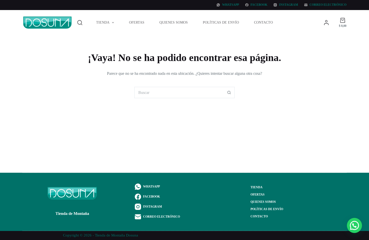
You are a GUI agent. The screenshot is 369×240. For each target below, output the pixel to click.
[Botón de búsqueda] (229, 92)
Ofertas (136, 22)
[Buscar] (79, 22)
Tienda (102, 22)
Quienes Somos (173, 22)
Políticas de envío (221, 22)
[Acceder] (326, 22)
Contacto (263, 22)
